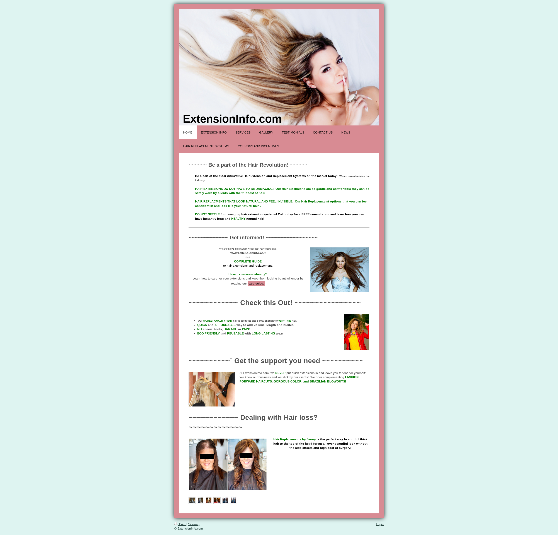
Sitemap (193, 524)
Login (380, 524)
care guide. (256, 283)
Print (182, 524)
